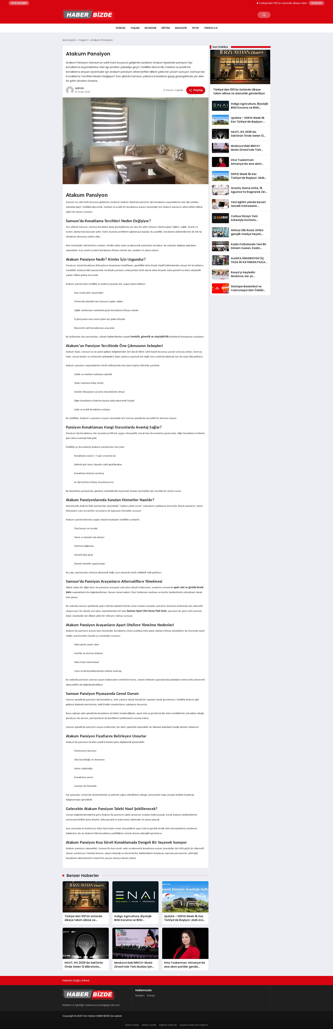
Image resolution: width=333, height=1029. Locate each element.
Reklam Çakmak (168, 1024)
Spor (195, 28)
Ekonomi (150, 28)
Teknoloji (210, 28)
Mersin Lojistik (149, 1024)
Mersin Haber (132, 1024)
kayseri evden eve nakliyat (194, 1024)
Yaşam (135, 28)
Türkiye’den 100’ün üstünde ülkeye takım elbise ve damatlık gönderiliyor (283, 3)
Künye (151, 995)
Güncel (121, 28)
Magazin (181, 28)
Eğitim (165, 28)
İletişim (139, 995)
